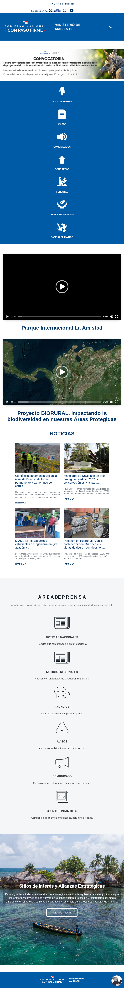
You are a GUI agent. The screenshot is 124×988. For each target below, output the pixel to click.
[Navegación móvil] (118, 27)
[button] (110, 27)
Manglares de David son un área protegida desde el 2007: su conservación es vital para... (85, 479)
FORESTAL (62, 192)
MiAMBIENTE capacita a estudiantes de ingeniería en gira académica (36, 544)
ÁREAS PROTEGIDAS (62, 214)
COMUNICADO (62, 776)
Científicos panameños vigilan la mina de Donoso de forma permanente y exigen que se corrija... (36, 481)
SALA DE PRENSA (62, 101)
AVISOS (62, 124)
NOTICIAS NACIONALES (62, 637)
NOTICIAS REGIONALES (62, 672)
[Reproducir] (7, 316)
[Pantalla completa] (116, 316)
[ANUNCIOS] (62, 692)
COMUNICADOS (62, 146)
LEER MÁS (20, 503)
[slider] (59, 316)
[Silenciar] (111, 316)
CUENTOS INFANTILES (62, 811)
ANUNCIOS (62, 706)
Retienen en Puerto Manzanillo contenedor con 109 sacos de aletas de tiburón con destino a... (85, 544)
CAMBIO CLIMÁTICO (62, 237)
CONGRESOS (62, 169)
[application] (62, 287)
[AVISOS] (62, 727)
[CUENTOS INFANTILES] (62, 797)
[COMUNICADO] (62, 762)
